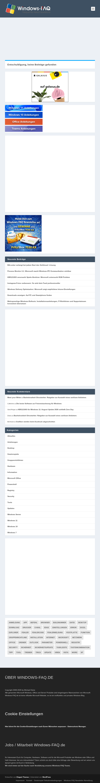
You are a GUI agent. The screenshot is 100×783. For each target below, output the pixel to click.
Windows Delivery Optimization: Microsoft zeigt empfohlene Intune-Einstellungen (41, 289)
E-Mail (38, 627)
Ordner (22, 642)
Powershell (12, 484)
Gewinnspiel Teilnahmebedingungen (48, 780)
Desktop (10, 448)
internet (50, 637)
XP (82, 652)
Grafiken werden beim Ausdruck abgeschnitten (35, 422)
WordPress (46, 777)
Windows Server (14, 514)
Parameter (47, 642)
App (25, 622)
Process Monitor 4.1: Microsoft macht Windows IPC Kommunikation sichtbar (39, 271)
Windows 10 (12, 526)
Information (12, 472)
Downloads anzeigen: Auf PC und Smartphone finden (29, 295)
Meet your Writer (14, 397)
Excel (83, 627)
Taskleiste (61, 647)
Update (47, 652)
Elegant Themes (23, 777)
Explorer (13, 632)
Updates (10, 508)
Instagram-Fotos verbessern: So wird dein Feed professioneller (33, 283)
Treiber (28, 652)
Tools (9, 502)
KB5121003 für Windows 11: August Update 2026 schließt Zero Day (46, 409)
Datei (72, 622)
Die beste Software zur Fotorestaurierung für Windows (39, 404)
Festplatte (71, 632)
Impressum (20, 780)
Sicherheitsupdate (44, 647)
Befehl (33, 622)
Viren (57, 652)
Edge (46, 627)
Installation (36, 637)
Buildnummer (59, 622)
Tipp (11, 652)
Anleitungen (12, 442)
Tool (18, 652)
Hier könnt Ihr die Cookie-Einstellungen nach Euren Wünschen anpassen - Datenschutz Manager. (45, 726)
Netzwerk (77, 637)
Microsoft (63, 637)
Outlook (34, 642)
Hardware (11, 466)
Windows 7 (12, 533)
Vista (65, 652)
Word (74, 652)
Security (10, 496)
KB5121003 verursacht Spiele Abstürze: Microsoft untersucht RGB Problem (38, 277)
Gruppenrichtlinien (15, 460)
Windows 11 (12, 520)
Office (12, 642)
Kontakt (29, 780)
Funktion (85, 632)
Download (14, 627)
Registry (10, 490)
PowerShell (62, 642)
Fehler (25, 632)
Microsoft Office (14, 478)
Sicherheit (26, 647)
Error (73, 627)
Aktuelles (11, 436)
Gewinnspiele (13, 454)
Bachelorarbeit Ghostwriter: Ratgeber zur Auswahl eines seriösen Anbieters (54, 397)
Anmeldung (14, 622)
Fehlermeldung (55, 632)
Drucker (27, 627)
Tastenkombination (79, 647)
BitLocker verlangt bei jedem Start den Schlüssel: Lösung (31, 265)
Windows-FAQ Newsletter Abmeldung (78, 780)
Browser (45, 622)
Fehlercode (38, 632)
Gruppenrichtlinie (18, 637)
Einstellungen (59, 627)
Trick (38, 652)
